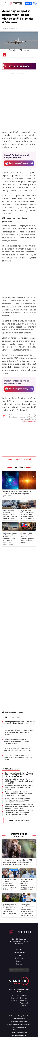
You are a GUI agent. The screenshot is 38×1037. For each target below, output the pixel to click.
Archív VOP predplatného (19, 1032)
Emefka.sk (23, 998)
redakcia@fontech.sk (28, 421)
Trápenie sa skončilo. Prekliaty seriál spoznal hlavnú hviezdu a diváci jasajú (18, 749)
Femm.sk (23, 1000)
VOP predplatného (19, 1030)
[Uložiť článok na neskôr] (4, 54)
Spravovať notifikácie (19, 970)
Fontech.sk (14, 1000)
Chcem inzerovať (19, 952)
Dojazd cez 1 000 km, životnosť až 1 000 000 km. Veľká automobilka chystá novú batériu (19, 757)
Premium (28, 3)
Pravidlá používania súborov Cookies (18, 1024)
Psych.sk (23, 1005)
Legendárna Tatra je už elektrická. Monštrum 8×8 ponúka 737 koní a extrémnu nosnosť (16, 741)
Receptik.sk (24, 1003)
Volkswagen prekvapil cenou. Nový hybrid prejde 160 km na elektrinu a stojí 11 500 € (19, 723)
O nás (19, 955)
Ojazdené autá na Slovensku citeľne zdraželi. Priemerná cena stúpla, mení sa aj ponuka (18, 793)
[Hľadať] (6, 3)
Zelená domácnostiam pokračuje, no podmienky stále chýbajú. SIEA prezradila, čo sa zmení (19, 806)
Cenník (19, 961)
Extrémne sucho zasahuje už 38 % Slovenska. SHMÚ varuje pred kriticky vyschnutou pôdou (19, 812)
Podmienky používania (19, 1027)
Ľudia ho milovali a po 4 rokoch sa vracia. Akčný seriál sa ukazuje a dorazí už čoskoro (19, 732)
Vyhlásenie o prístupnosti (19, 1021)
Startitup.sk (15, 995)
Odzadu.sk (14, 998)
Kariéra (19, 964)
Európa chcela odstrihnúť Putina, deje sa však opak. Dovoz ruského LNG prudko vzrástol (19, 774)
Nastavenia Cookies (19, 1018)
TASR (4, 28)
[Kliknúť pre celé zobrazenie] (19, 40)
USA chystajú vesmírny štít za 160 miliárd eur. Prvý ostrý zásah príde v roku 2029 (19, 781)
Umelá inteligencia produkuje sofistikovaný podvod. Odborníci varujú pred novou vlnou (18, 800)
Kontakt (19, 949)
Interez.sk (23, 995)
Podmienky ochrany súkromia (18, 1016)
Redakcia (19, 958)
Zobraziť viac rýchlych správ (18, 820)
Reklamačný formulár (19, 1035)
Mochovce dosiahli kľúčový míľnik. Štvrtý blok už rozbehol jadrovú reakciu (19, 787)
